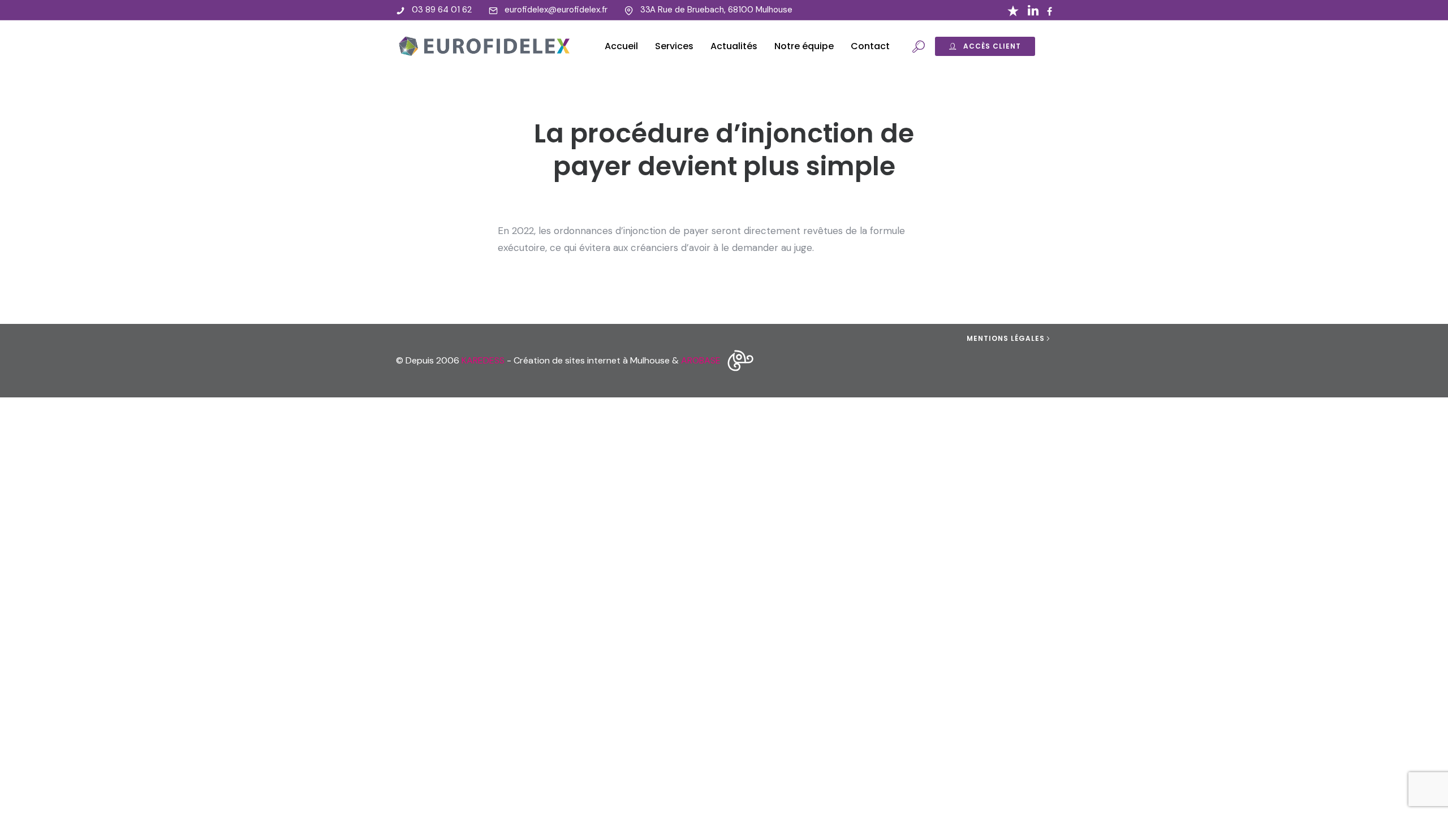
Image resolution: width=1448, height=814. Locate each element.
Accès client (992, 46)
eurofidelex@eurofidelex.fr (556, 9)
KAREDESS (483, 360)
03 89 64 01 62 (442, 9)
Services (674, 46)
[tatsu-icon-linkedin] (1033, 10)
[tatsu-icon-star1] (1013, 10)
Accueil (621, 46)
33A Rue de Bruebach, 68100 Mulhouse (716, 9)
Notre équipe (804, 46)
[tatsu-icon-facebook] (1049, 11)
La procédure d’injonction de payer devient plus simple (724, 150)
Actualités (733, 46)
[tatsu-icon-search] (918, 46)
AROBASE (701, 360)
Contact (870, 46)
